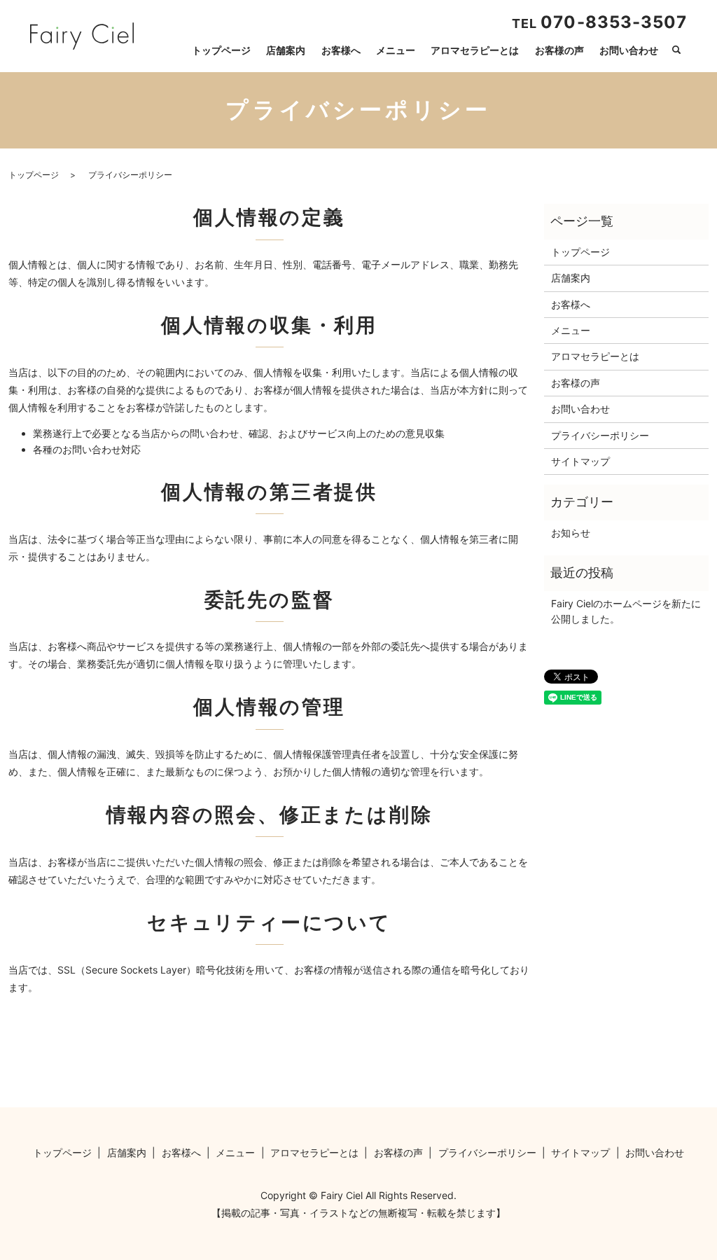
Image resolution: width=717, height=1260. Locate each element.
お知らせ (570, 533)
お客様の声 (559, 50)
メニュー (395, 50)
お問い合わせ (628, 50)
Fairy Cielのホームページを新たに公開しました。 (626, 611)
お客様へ (341, 50)
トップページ (221, 50)
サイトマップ (580, 461)
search (676, 50)
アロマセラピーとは (475, 50)
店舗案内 (285, 50)
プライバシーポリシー (600, 435)
